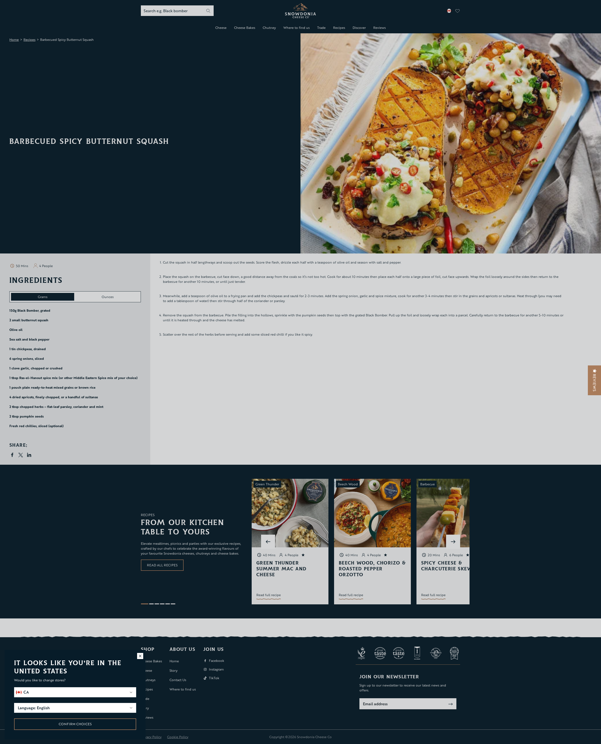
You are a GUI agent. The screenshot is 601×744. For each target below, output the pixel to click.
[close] (140, 656)
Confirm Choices (75, 724)
